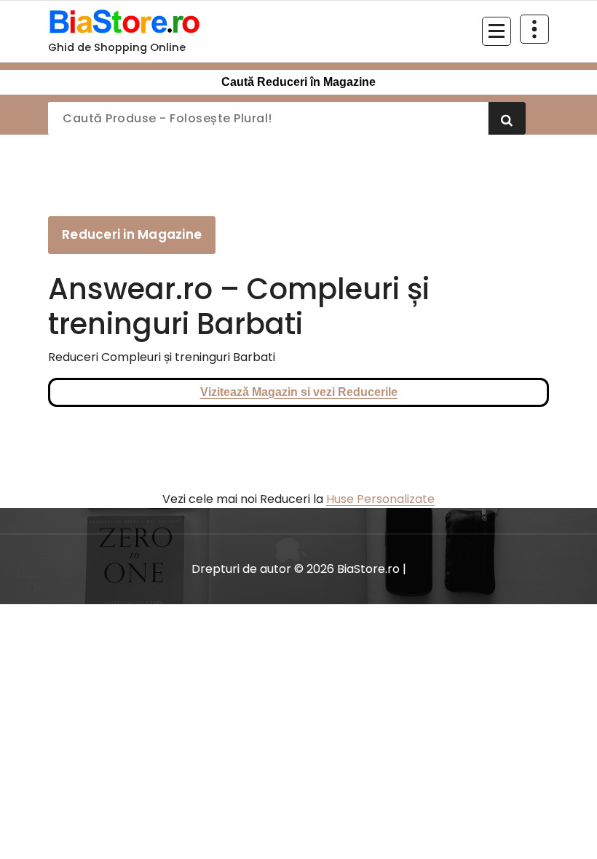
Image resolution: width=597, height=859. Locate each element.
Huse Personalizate (380, 499)
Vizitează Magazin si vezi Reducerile (299, 392)
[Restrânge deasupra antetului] (534, 29)
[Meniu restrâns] (496, 31)
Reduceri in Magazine (132, 234)
